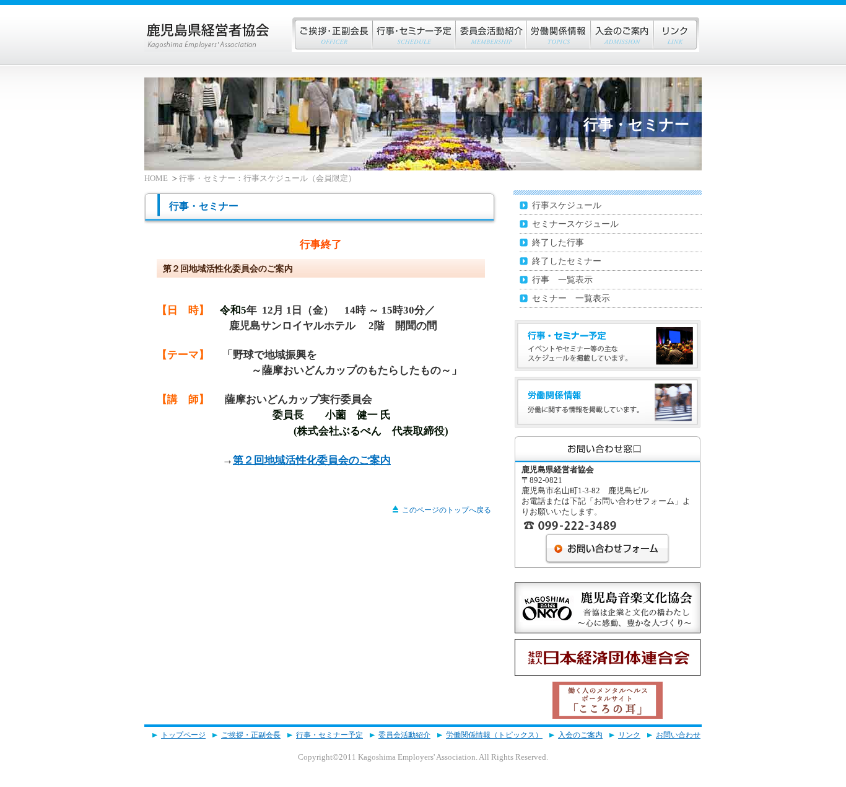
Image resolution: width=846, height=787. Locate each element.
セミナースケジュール (575, 224)
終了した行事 (558, 242)
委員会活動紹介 (404, 735)
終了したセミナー (566, 261)
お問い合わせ (678, 735)
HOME (156, 178)
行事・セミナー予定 (329, 735)
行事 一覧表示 (562, 279)
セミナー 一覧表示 (571, 298)
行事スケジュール (566, 205)
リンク (676, 34)
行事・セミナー (413, 34)
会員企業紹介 (490, 34)
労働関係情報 (558, 34)
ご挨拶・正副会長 (332, 34)
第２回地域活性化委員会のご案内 (312, 460)
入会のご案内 (621, 34)
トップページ (183, 735)
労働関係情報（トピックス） (494, 735)
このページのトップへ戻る (446, 510)
